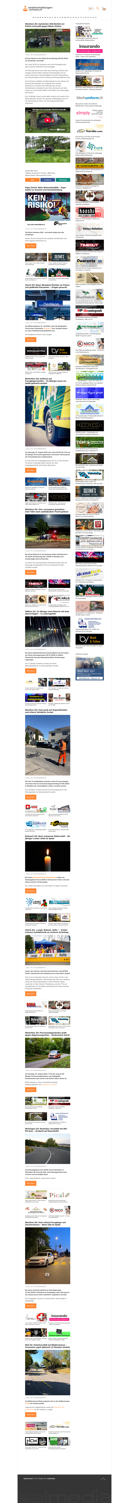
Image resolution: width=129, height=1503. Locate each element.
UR (85, 17)
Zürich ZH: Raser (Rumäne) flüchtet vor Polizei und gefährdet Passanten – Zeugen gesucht (47, 286)
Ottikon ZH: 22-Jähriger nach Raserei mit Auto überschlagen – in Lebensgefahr (47, 612)
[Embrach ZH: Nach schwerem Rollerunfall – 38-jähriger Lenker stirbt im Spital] (47, 856)
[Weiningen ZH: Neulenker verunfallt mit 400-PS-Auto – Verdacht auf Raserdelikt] (47, 1149)
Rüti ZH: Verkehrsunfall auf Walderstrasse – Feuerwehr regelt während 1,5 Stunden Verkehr (47, 1346)
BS (45, 17)
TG (81, 17)
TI (83, 17)
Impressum (28, 1478)
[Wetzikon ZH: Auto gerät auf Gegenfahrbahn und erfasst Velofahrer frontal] (47, 745)
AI (35, 17)
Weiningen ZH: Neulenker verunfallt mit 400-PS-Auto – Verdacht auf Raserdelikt (46, 1130)
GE (50, 17)
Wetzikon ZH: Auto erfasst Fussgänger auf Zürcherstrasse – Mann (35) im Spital (45, 1223)
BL (43, 17)
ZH (93, 17)
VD (88, 17)
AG (33, 17)
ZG (96, 17)
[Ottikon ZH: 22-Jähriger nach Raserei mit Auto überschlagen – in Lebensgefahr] (47, 631)
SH (73, 17)
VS (90, 17)
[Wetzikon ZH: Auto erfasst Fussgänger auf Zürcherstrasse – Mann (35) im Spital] (47, 1255)
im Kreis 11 (47, 328)
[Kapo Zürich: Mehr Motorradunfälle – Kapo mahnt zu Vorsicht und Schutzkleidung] (47, 209)
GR (55, 17)
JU (57, 17)
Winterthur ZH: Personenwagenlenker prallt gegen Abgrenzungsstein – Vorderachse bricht (47, 1034)
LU (60, 17)
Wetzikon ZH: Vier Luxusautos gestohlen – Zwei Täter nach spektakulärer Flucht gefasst (46, 510)
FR (47, 17)
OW (68, 17)
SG (71, 17)
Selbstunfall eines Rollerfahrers (44, 877)
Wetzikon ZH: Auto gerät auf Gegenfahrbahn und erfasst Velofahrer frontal (46, 711)
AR (38, 17)
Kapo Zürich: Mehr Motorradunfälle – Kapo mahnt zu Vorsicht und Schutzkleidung (45, 188)
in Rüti (27, 1403)
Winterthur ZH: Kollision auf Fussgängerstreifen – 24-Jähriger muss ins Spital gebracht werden (45, 381)
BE (40, 17)
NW (65, 17)
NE (62, 17)
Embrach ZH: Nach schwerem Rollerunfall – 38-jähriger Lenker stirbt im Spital (47, 837)
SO (76, 17)
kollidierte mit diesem (49, 1084)
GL (52, 17)
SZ (78, 17)
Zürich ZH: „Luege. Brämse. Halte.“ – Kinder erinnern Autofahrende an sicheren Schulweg (46, 931)
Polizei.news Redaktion (40, 54)
